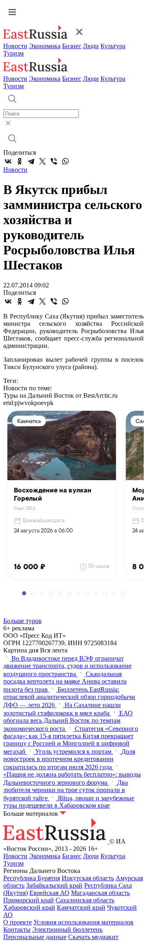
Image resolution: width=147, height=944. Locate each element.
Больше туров (22, 620)
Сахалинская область (85, 900)
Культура (112, 45)
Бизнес (71, 45)
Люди (91, 45)
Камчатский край (81, 907)
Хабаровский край (29, 907)
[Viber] (54, 161)
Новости (15, 45)
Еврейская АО (49, 892)
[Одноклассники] (19, 161)
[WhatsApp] (65, 161)
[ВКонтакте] (8, 161)
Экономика (44, 45)
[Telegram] (31, 161)
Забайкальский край (54, 885)
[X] (42, 161)
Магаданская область (100, 892)
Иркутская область (88, 878)
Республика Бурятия (31, 878)
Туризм (13, 53)
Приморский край (28, 900)
